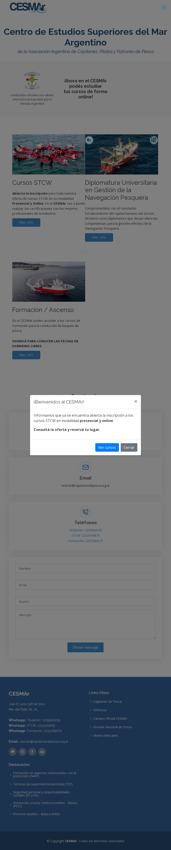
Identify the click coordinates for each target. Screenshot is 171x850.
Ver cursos (107, 447)
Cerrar (129, 447)
